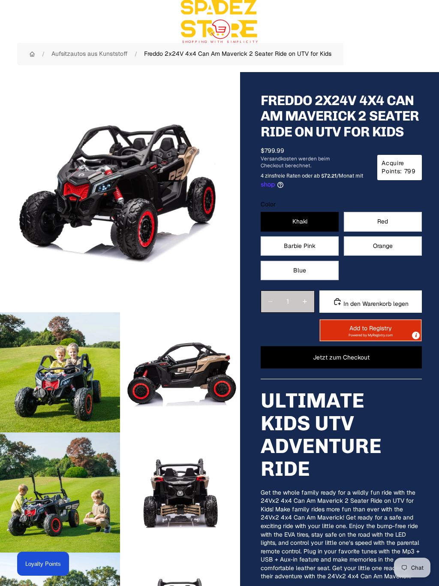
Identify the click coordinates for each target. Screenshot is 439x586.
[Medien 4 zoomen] (60, 492)
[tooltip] (416, 335)
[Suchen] (28, 21)
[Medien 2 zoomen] (60, 372)
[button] (370, 330)
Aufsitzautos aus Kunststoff (89, 53)
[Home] (32, 54)
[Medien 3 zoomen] (180, 372)
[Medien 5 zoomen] (180, 492)
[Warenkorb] (428, 21)
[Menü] (10, 21)
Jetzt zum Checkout (341, 357)
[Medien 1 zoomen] (120, 192)
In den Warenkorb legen (375, 304)
